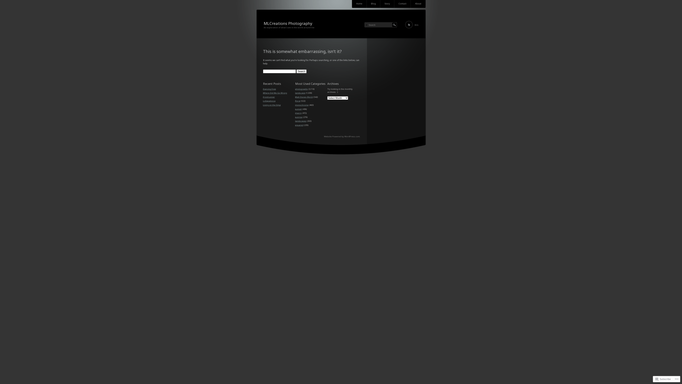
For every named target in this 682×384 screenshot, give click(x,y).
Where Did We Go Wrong (275, 93)
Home (359, 3)
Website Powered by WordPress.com (342, 136)
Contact (402, 3)
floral (297, 101)
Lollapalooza (269, 101)
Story (387, 3)
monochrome (301, 105)
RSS (416, 25)
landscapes (300, 121)
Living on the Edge (272, 105)
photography (301, 89)
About (418, 3)
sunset (298, 109)
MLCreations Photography (288, 23)
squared (299, 125)
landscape (300, 93)
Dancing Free (269, 89)
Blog (373, 3)
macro (298, 113)
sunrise (298, 117)
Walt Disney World (304, 97)
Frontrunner (269, 97)
